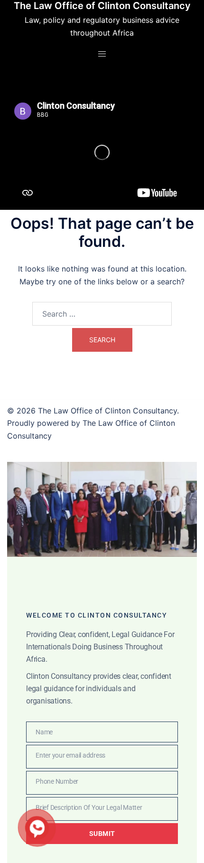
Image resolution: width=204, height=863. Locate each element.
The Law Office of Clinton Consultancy (102, 5)
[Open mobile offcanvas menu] (102, 53)
